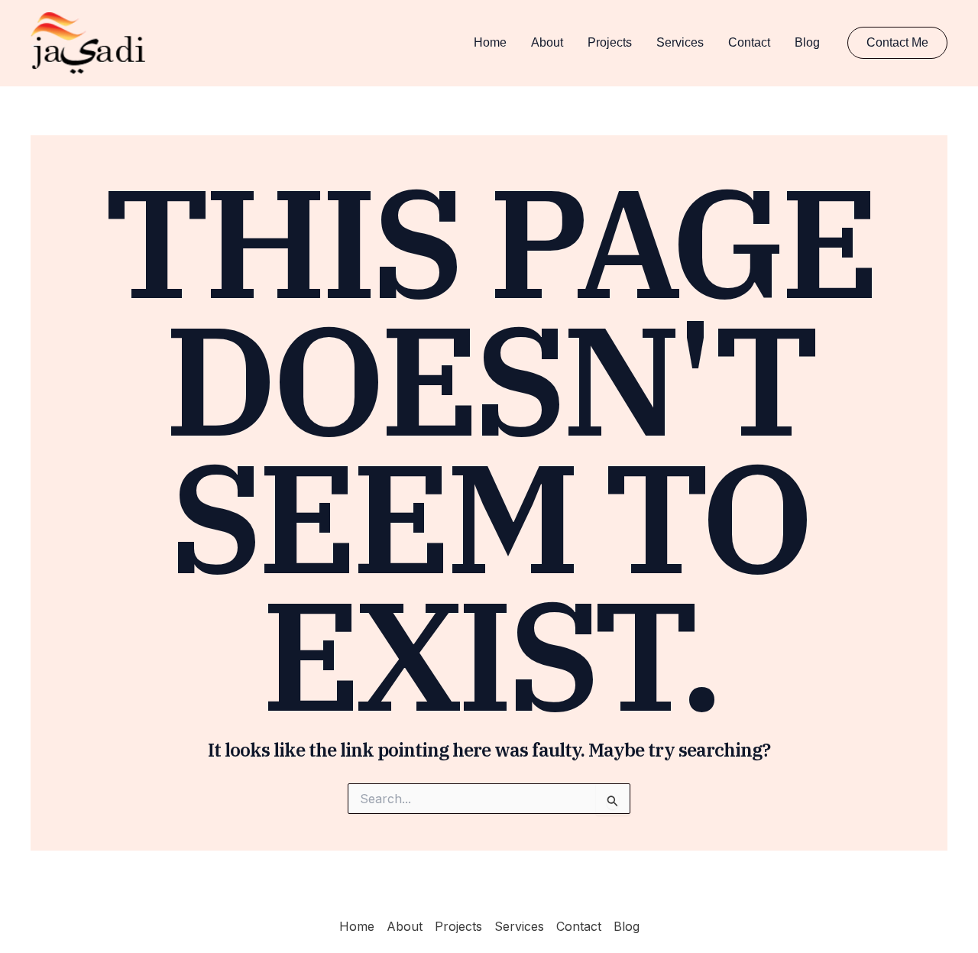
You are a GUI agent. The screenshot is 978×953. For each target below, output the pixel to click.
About (547, 42)
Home (490, 42)
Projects (610, 42)
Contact (749, 42)
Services (680, 42)
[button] (897, 43)
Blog (807, 42)
